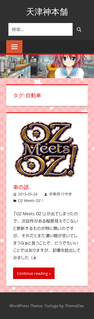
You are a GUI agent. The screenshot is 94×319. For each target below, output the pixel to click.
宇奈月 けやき (60, 194)
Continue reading (32, 273)
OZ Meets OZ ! (30, 200)
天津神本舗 (47, 11)
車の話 (21, 187)
